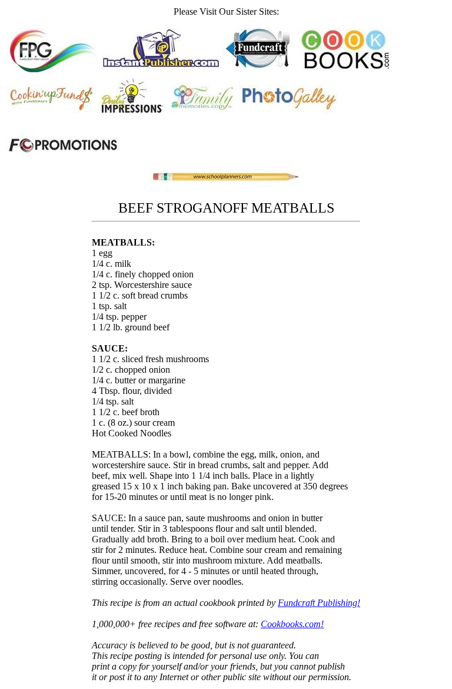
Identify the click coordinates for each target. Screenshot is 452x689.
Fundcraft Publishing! (319, 603)
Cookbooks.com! (292, 624)
